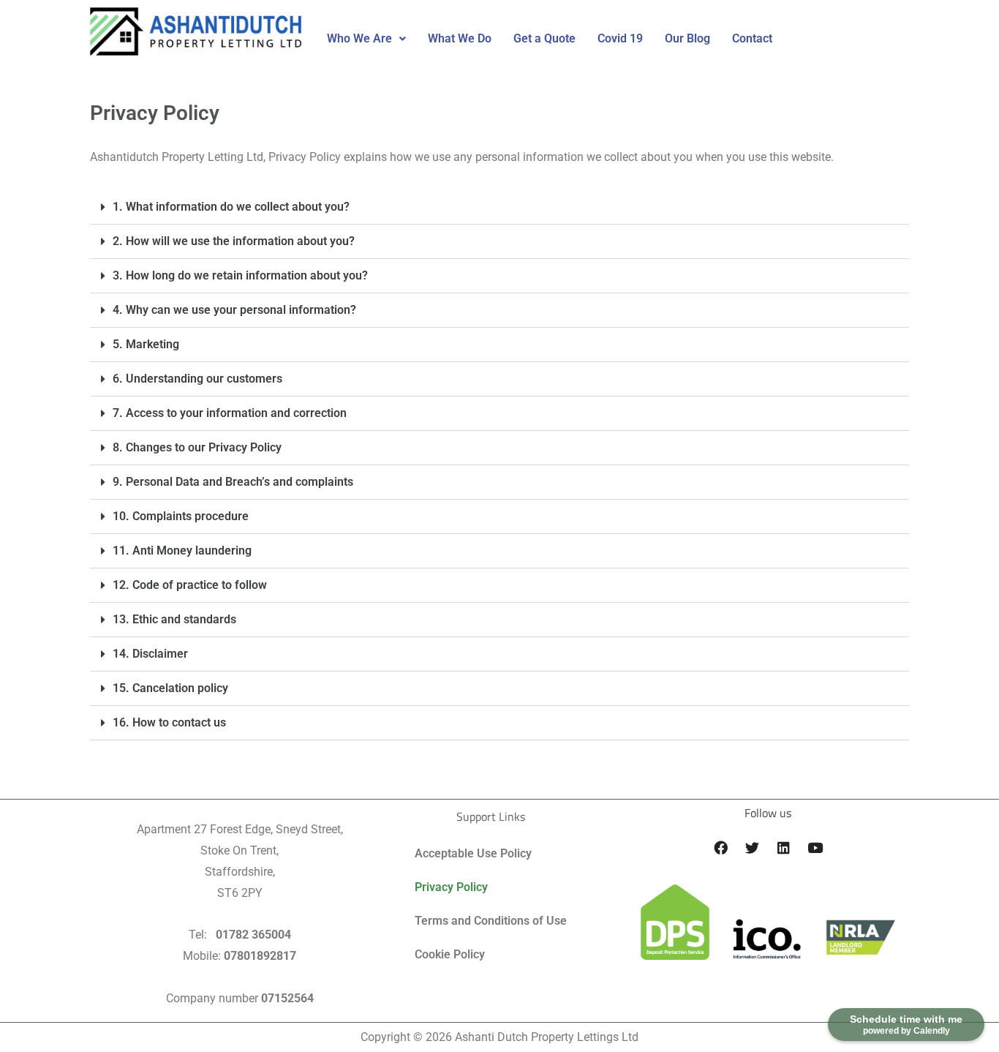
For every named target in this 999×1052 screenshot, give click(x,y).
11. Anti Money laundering (182, 550)
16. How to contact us (169, 722)
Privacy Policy (451, 887)
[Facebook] (720, 847)
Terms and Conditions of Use (491, 921)
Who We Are (359, 38)
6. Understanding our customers (197, 379)
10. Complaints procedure (181, 516)
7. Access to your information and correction (230, 413)
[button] (366, 39)
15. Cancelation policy (170, 688)
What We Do (459, 38)
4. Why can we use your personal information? (234, 310)
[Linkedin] (783, 847)
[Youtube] (815, 847)
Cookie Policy (450, 954)
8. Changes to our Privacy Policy (197, 447)
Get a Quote (544, 38)
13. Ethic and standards (174, 619)
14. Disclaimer (150, 654)
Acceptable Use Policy (473, 853)
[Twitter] (752, 847)
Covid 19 (620, 38)
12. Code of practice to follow (190, 585)
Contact (752, 38)
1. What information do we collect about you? (231, 207)
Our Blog (687, 38)
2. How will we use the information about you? (234, 241)
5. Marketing (146, 344)
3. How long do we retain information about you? (240, 275)
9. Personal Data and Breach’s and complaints (233, 482)
